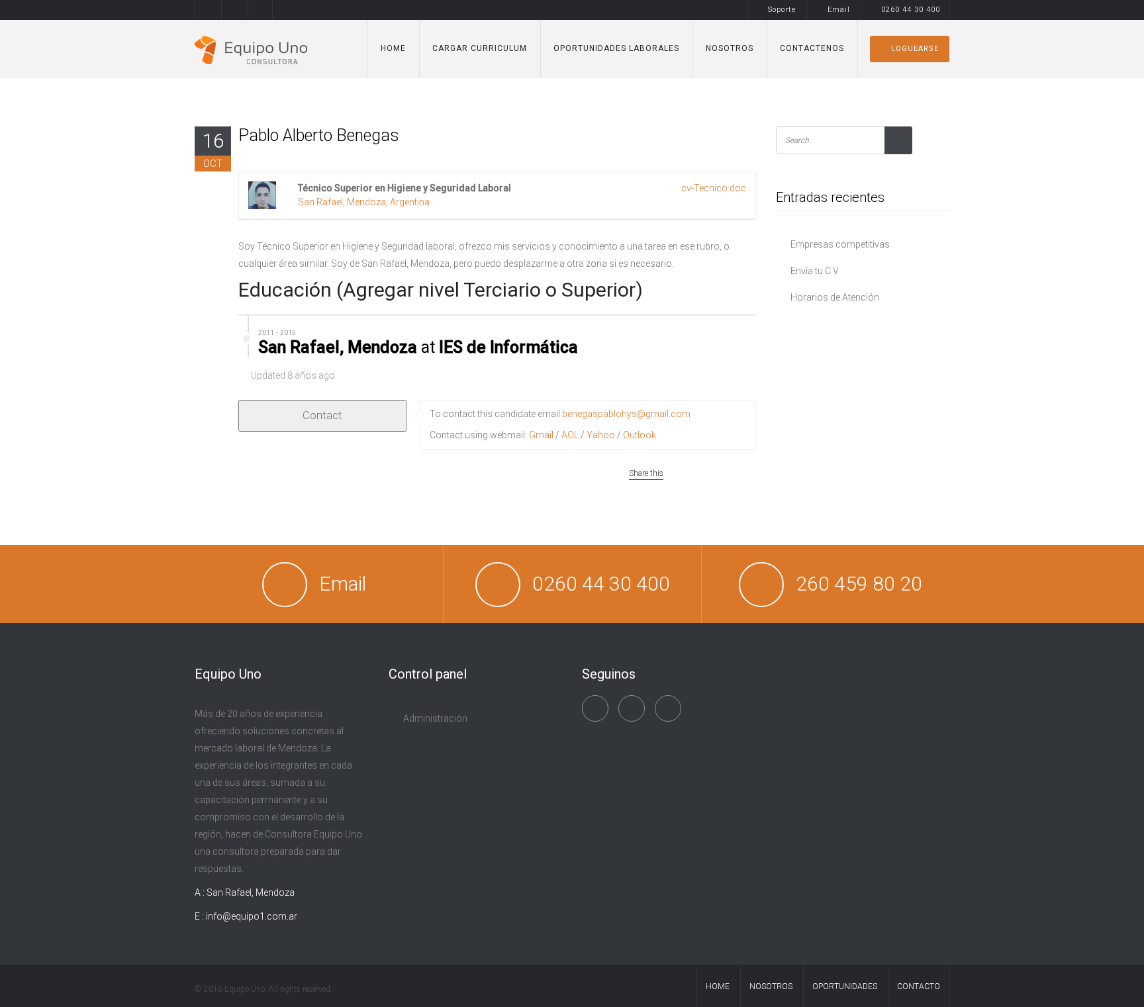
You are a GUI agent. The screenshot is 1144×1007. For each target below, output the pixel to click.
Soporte (782, 9)
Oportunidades (844, 986)
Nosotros (729, 48)
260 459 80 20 (859, 583)
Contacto (918, 986)
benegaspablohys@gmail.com (626, 413)
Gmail (541, 435)
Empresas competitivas (840, 244)
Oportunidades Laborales (616, 48)
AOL (570, 435)
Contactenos (812, 48)
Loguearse (915, 48)
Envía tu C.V (814, 270)
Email (839, 9)
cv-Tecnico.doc (713, 188)
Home (393, 48)
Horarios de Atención (834, 297)
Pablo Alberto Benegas (318, 135)
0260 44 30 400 (910, 9)
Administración (435, 718)
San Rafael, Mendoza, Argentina (364, 202)
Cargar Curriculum (479, 48)
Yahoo (601, 435)
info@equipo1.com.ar (251, 916)
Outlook (639, 435)
